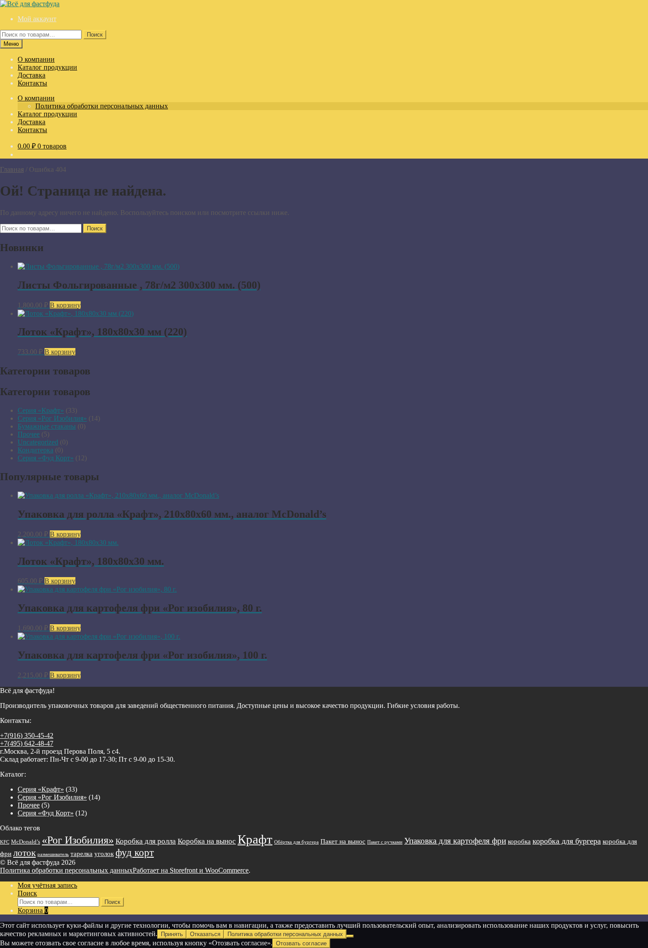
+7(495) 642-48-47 (26, 743)
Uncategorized (38, 442)
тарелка (82, 853)
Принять (172, 934)
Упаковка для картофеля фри (455, 840)
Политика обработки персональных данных (101, 106)
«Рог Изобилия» (78, 840)
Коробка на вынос (207, 841)
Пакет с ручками (384, 842)
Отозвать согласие (301, 943)
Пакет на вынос (342, 841)
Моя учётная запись (47, 885)
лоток (24, 853)
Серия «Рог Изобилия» (52, 418)
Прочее (29, 434)
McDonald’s (25, 841)
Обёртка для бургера (296, 842)
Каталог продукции (47, 67)
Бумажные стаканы (47, 426)
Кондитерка (35, 450)
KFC (4, 842)
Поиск (95, 34)
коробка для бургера (567, 841)
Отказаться (205, 934)
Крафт (255, 839)
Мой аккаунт (37, 18)
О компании (36, 59)
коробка (519, 841)
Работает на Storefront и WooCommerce (191, 870)
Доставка (31, 75)
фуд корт (134, 852)
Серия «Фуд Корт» (46, 458)
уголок (104, 853)
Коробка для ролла (145, 841)
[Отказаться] (350, 936)
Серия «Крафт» (41, 410)
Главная (12, 169)
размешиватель (53, 854)
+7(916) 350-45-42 (26, 735)
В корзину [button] (65, 305)
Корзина (33, 910)
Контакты (32, 83)
